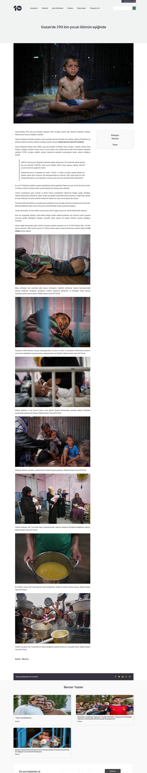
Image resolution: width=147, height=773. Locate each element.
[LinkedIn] (122, 676)
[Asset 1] (18, 6)
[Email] (130, 676)
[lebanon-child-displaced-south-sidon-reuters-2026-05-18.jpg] (42, 728)
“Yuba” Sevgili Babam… (23, 718)
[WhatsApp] (126, 676)
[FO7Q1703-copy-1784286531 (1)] (42, 696)
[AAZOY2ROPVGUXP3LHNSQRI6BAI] (105, 696)
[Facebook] (115, 676)
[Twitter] (119, 676)
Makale (115, 138)
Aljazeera (25, 659)
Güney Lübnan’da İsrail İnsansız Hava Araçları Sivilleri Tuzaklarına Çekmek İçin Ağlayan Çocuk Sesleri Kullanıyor (42, 751)
